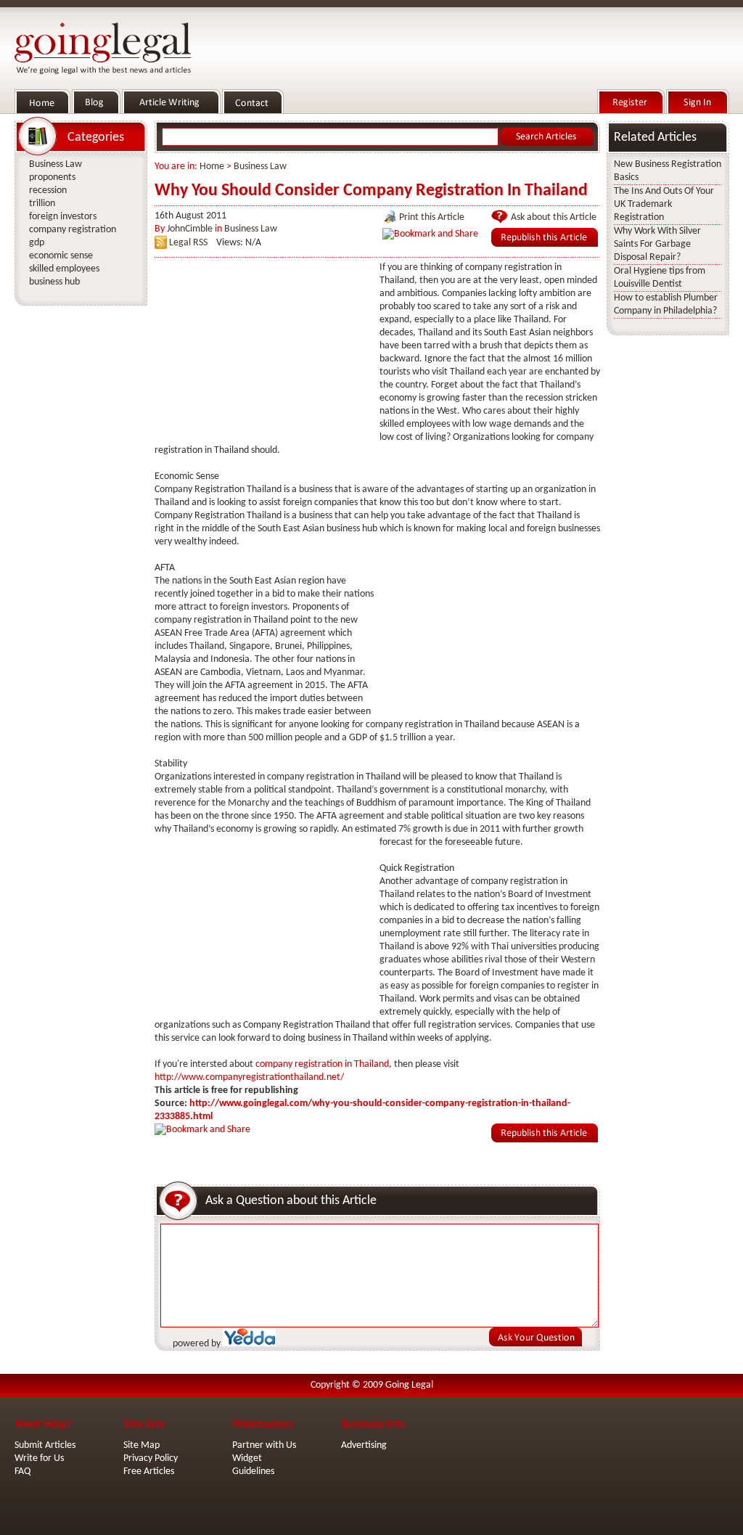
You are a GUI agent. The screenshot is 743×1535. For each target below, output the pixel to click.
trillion (42, 203)
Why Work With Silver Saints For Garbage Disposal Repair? (657, 244)
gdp (36, 242)
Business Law (260, 166)
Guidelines (253, 1471)
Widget (247, 1458)
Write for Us (39, 1458)
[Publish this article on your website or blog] (544, 244)
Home (212, 166)
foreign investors (63, 216)
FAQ (22, 1471)
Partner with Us (264, 1445)
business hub (54, 282)
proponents (52, 177)
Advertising (364, 1445)
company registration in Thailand (322, 1064)
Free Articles (148, 1471)
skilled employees (64, 268)
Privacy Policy (150, 1458)
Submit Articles (45, 1445)
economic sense (61, 255)
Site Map (141, 1445)
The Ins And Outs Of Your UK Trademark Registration (664, 204)
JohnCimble (190, 229)
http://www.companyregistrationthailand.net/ (249, 1077)
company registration (72, 229)
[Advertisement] (263, 352)
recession (48, 190)
